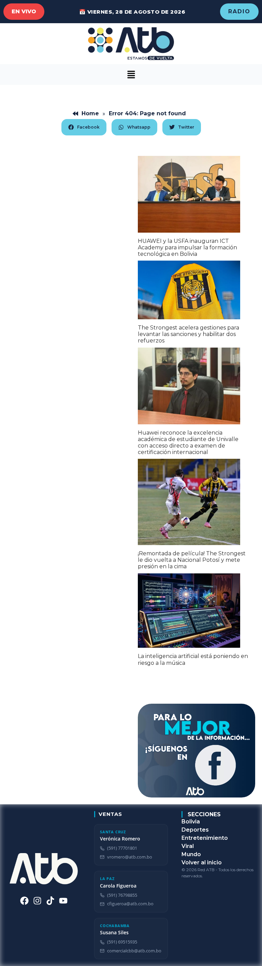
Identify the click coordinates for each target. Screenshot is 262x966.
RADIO (239, 11)
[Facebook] (24, 901)
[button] (131, 75)
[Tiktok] (50, 901)
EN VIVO (24, 11)
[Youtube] (63, 901)
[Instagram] (37, 901)
